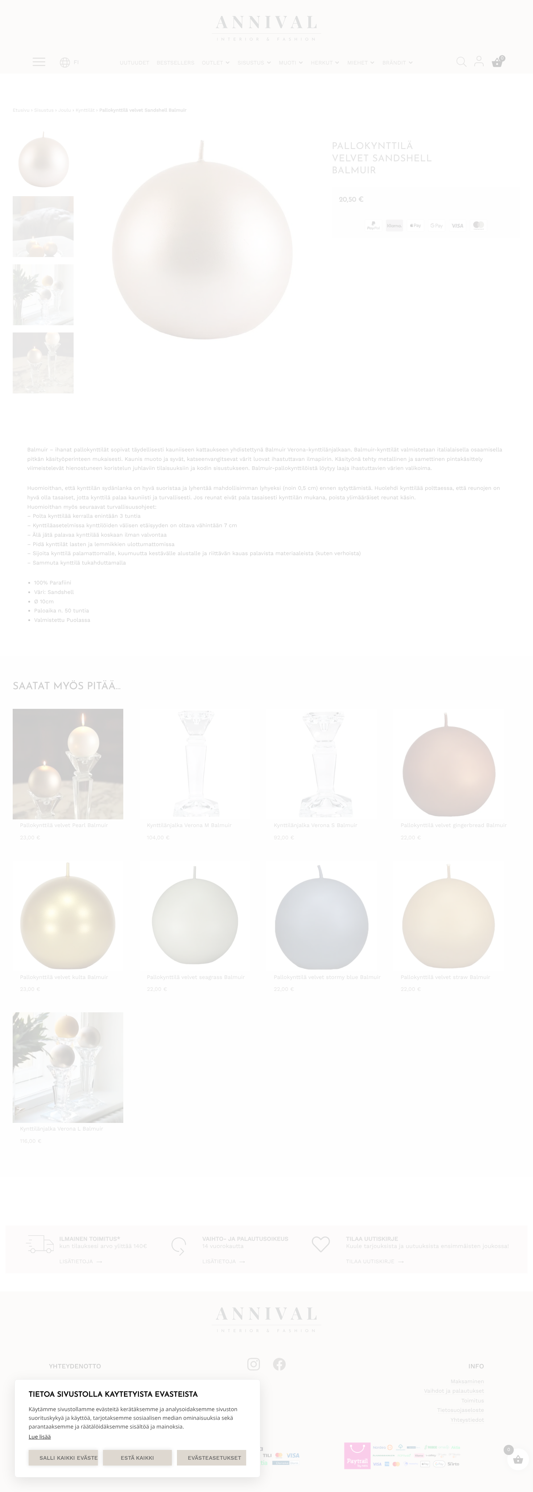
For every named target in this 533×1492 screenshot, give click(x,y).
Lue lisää (40, 1437)
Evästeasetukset (214, 1458)
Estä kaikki (137, 1458)
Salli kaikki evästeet (69, 1458)
